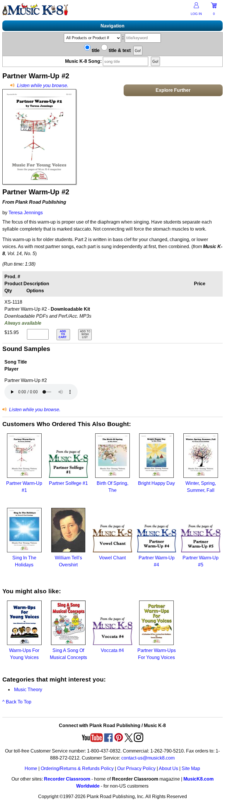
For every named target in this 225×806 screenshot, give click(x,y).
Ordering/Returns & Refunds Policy (77, 768)
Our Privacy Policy (136, 768)
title (95, 50)
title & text (119, 50)
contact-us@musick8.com (148, 757)
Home (31, 768)
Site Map (191, 768)
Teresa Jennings (25, 212)
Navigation (112, 25)
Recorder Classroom (67, 778)
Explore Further (173, 90)
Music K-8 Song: (84, 61)
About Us (168, 768)
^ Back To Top (16, 701)
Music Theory (28, 689)
